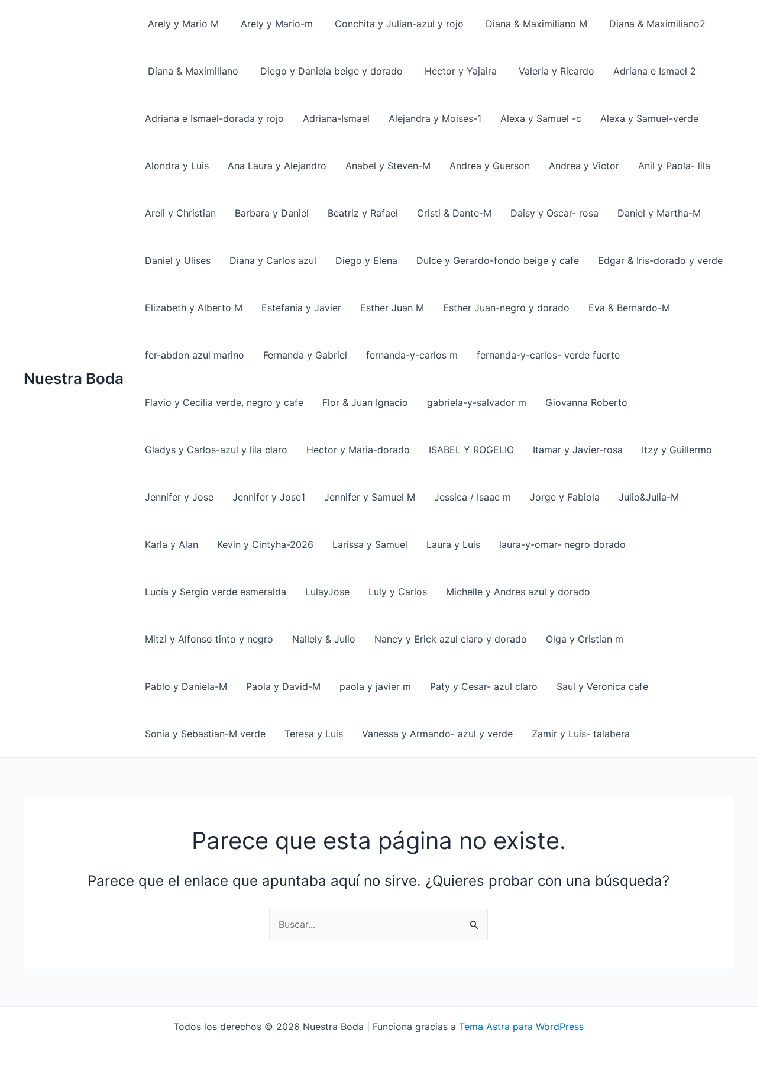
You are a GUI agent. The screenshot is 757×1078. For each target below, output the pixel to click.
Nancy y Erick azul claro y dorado (450, 639)
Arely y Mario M (182, 24)
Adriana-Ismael (336, 118)
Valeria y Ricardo (555, 71)
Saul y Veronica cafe (602, 686)
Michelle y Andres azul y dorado (518, 592)
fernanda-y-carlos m (412, 355)
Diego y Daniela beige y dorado (330, 71)
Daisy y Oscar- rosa (554, 213)
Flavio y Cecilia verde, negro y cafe (224, 402)
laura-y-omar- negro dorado (562, 544)
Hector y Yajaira (459, 71)
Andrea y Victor (584, 166)
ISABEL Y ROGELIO (471, 450)
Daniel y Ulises (178, 260)
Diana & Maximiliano (191, 71)
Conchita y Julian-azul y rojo (398, 24)
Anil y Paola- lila (674, 166)
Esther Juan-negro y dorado (506, 308)
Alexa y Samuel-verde (649, 118)
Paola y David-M (283, 686)
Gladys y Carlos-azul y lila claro (216, 450)
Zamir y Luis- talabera (581, 734)
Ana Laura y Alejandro (277, 166)
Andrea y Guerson (489, 166)
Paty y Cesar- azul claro (484, 686)
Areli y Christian (180, 213)
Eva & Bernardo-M (629, 308)
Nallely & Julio (323, 639)
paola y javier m (375, 686)
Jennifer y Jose (179, 497)
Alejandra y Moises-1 (435, 118)
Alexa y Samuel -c (540, 118)
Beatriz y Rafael (363, 213)
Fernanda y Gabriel (305, 355)
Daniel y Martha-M (659, 213)
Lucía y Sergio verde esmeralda (215, 592)
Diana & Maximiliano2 (656, 24)
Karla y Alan (171, 544)
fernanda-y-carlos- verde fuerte (548, 355)
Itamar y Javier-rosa (578, 450)
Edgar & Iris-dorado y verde (660, 260)
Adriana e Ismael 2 (654, 71)
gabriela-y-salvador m (476, 402)
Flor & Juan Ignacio (365, 402)
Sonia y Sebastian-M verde (205, 734)
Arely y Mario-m (275, 24)
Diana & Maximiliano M (535, 24)
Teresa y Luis (313, 734)
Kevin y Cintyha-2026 (265, 544)
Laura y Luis (453, 544)
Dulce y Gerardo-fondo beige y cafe (497, 260)
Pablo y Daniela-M (186, 686)
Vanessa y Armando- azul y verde (437, 734)
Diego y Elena (366, 260)
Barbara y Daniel (272, 213)
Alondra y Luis (177, 166)
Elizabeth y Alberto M (193, 308)
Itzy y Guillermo (677, 450)
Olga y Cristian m (584, 639)
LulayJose (327, 592)
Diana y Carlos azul (272, 260)
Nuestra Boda (74, 378)
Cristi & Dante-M (454, 213)
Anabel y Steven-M (388, 166)
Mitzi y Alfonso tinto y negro (209, 639)
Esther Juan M (392, 308)
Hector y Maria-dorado (358, 450)
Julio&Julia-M (649, 497)
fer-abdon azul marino (194, 355)
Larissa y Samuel (369, 544)
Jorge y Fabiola (565, 497)
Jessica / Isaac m (472, 497)
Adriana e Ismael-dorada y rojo (214, 118)
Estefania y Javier (301, 308)
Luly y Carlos (397, 592)
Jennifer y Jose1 (268, 497)
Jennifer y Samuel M (369, 497)
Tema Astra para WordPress (521, 1026)
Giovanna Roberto (586, 402)
